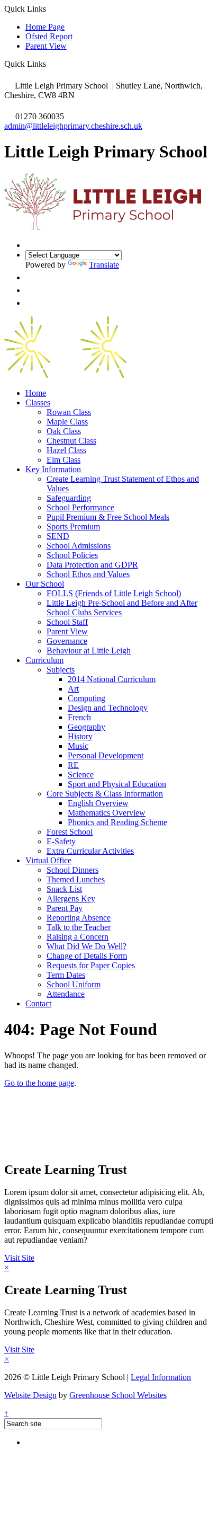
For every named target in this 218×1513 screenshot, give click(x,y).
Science (81, 774)
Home (35, 392)
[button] (50, 63)
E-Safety (61, 841)
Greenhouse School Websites (118, 1395)
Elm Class (63, 459)
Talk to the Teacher (79, 927)
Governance (67, 640)
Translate (104, 264)
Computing (86, 698)
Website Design (30, 1395)
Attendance (66, 993)
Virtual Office (48, 860)
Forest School (70, 831)
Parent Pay (65, 908)
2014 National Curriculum (112, 679)
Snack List (64, 888)
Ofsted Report (48, 36)
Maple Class (67, 421)
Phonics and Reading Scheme (117, 822)
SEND (58, 536)
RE (73, 764)
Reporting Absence (79, 917)
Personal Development (105, 755)
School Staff (67, 621)
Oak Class (64, 431)
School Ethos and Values (88, 574)
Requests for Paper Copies (91, 965)
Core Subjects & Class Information (105, 793)
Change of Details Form (87, 955)
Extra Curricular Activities (90, 850)
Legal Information (161, 1377)
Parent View (46, 45)
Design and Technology (108, 707)
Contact (38, 1003)
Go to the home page (39, 1082)
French (79, 717)
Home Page (45, 26)
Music (78, 745)
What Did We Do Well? (86, 946)
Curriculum (44, 660)
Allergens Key (71, 898)
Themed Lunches (76, 879)
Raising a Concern (77, 936)
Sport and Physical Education (117, 784)
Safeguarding (69, 497)
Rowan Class (69, 412)
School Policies (72, 555)
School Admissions (79, 545)
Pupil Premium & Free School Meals (108, 516)
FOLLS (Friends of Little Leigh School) (114, 593)
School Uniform (74, 984)
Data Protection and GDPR (92, 564)
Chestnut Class (71, 440)
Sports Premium (73, 526)
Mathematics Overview (107, 812)
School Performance (80, 507)
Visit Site (19, 1257)
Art (73, 688)
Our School (44, 583)
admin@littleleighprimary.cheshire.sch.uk (73, 125)
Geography (86, 726)
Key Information (53, 469)
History (80, 736)
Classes (37, 402)
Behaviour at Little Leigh (89, 650)
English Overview (98, 803)
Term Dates (66, 974)
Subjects (61, 669)
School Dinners (72, 869)
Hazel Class (66, 450)
